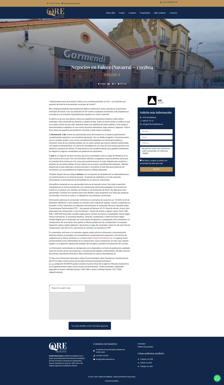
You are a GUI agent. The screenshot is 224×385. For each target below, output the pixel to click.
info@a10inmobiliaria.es (102, 238)
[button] (217, 378)
